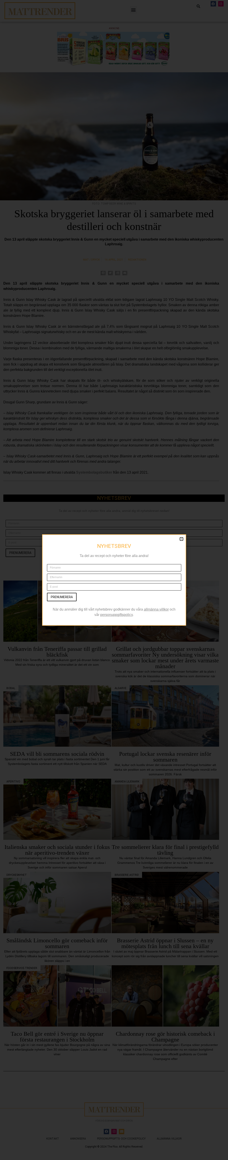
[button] (181, 539)
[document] (114, 580)
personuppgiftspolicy (116, 615)
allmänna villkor (156, 609)
